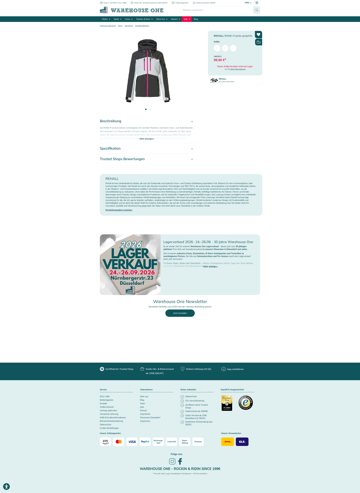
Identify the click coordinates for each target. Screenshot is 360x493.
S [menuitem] (217, 48)
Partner (143, 410)
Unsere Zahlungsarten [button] (110, 433)
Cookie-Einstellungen (109, 428)
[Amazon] (105, 442)
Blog (196, 19)
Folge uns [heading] (176, 454)
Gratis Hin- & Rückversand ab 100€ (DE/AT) (150, 3)
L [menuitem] (233, 48)
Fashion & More (143, 19)
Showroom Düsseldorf (150, 417)
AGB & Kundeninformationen (113, 417)
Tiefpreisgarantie (181, 3)
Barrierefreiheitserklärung (111, 421)
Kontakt (103, 403)
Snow (128, 19)
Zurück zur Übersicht (108, 26)
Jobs (142, 407)
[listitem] (197, 397)
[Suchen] (256, 9)
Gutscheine (145, 414)
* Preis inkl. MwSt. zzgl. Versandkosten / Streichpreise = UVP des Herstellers (180, 474)
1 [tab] (145, 109)
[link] (172, 464)
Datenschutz (105, 424)
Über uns (144, 396)
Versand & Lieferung (109, 414)
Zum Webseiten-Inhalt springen (14, 1)
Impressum (145, 421)
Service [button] (103, 390)
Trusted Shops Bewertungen (122, 159)
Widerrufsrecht (107, 407)
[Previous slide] (104, 72)
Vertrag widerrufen (108, 410)
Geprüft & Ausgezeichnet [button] (232, 390)
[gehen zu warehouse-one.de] (140, 13)
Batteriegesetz (106, 400)
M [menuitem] (225, 48)
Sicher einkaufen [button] (188, 390)
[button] (210, 263)
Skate (117, 19)
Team (142, 403)
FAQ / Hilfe (105, 396)
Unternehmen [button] (146, 390)
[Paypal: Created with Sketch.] (145, 442)
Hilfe (247, 2)
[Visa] (132, 442)
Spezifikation (110, 148)
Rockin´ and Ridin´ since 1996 (114, 3)
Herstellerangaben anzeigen (118, 210)
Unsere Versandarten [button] (231, 433)
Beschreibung (110, 121)
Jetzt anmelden (180, 313)
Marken (174, 19)
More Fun (161, 19)
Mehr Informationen (238, 69)
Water (105, 19)
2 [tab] (150, 109)
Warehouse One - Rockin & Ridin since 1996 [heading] (180, 469)
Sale (186, 19)
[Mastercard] (118, 442)
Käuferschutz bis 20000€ (205, 3)
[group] (116, 369)
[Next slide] (191, 72)
